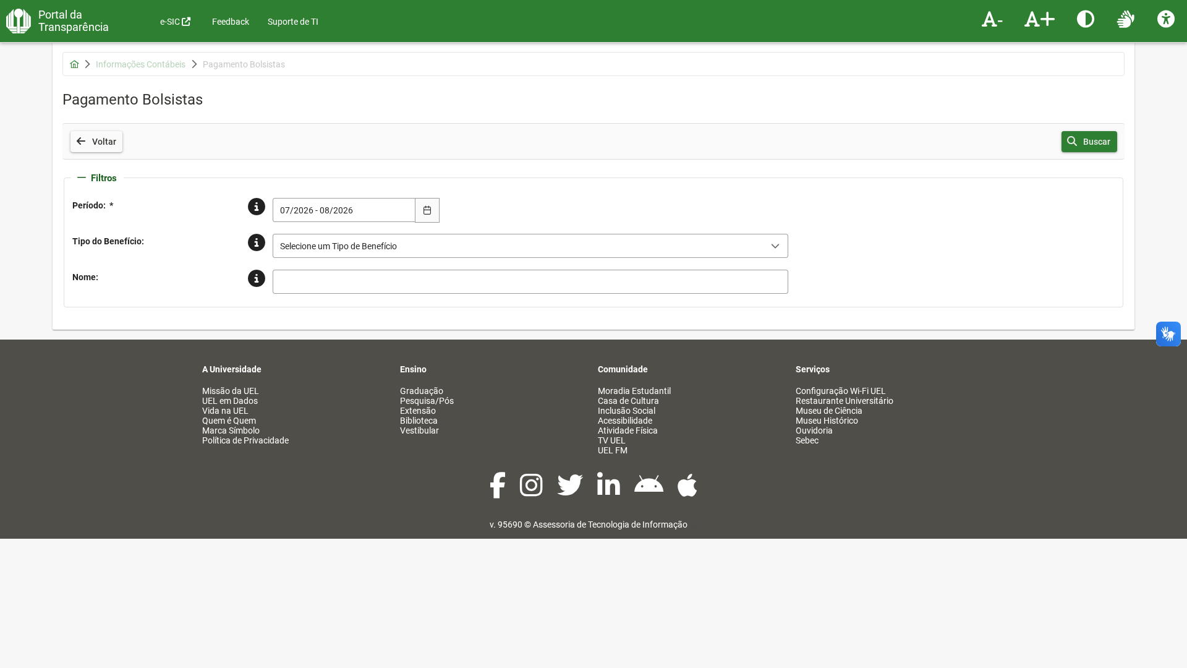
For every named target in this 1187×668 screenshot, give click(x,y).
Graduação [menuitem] (421, 391)
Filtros (104, 178)
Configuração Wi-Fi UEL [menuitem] (841, 391)
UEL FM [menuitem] (613, 450)
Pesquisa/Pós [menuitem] (427, 401)
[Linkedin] (609, 492)
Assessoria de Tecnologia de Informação (610, 524)
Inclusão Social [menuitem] (626, 411)
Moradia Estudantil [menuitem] (634, 391)
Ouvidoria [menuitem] (814, 430)
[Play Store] (649, 492)
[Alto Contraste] (1087, 18)
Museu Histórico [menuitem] (827, 421)
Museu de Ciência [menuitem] (829, 411)
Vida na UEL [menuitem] (225, 411)
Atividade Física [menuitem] (628, 430)
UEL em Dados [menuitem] (230, 401)
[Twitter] (571, 492)
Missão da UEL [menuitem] (230, 391)
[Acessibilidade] (1167, 18)
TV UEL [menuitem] (612, 440)
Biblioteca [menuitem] (419, 421)
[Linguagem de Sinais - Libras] (1127, 18)
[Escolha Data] (427, 210)
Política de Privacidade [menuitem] (245, 440)
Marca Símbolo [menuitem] (231, 430)
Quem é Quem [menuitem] (229, 421)
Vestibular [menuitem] (419, 430)
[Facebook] (499, 492)
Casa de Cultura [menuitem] (628, 401)
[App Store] (687, 492)
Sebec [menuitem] (807, 440)
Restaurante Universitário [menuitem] (844, 401)
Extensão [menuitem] (418, 411)
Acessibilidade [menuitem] (625, 421)
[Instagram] (532, 492)
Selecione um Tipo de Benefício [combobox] (338, 246)
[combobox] (344, 210)
